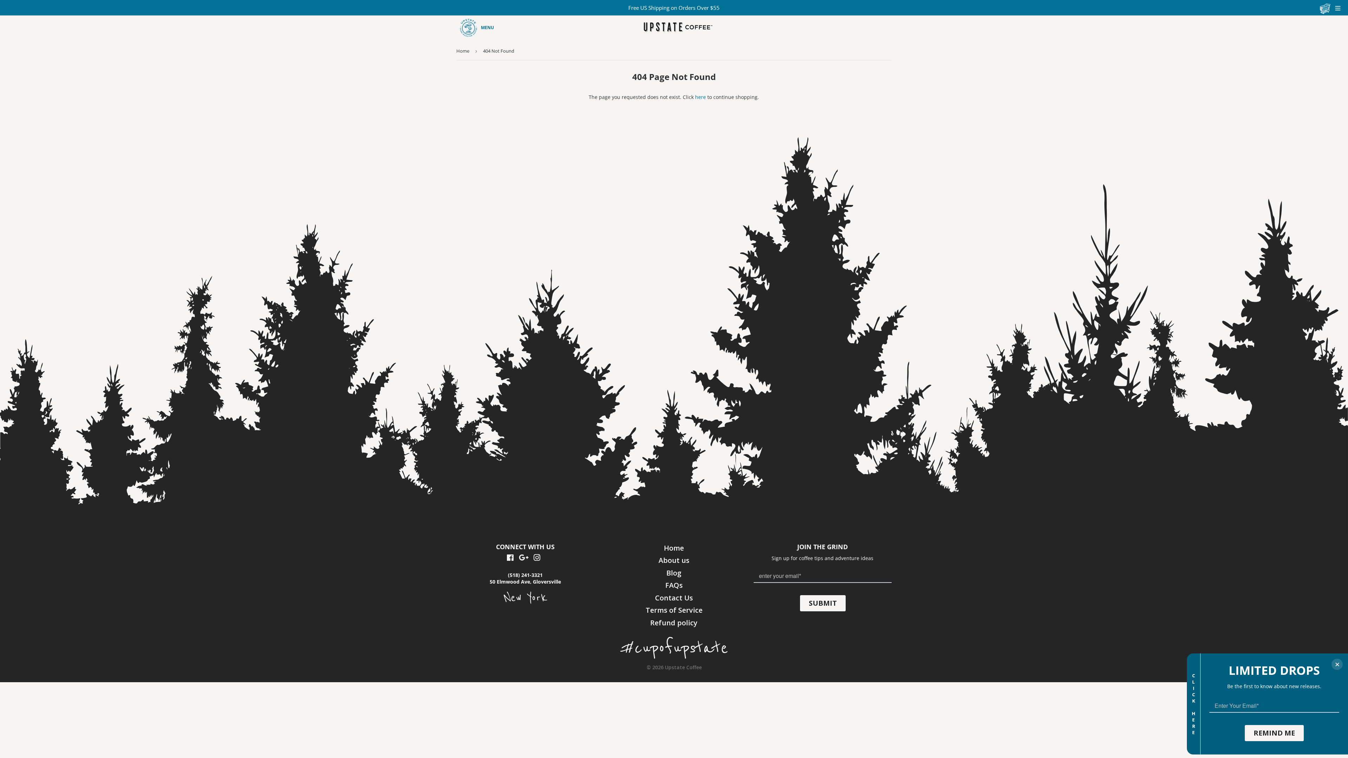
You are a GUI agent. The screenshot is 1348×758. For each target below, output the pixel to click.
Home (462, 51)
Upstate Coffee (683, 667)
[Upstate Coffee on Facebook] (510, 558)
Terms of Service (674, 610)
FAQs (674, 585)
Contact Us (674, 598)
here (700, 97)
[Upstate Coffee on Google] (524, 558)
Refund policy (674, 622)
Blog (673, 573)
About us (674, 560)
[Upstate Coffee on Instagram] (537, 558)
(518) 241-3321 (525, 575)
